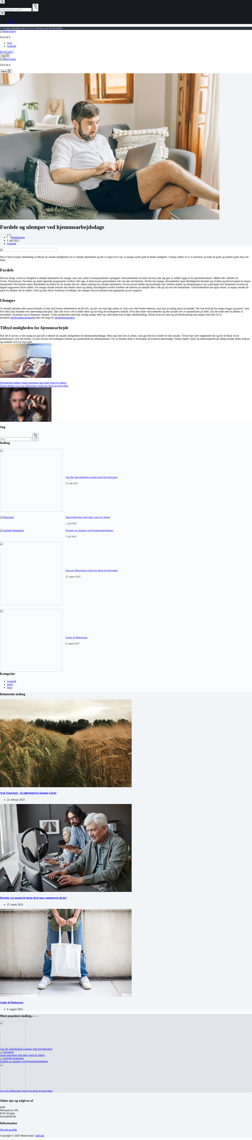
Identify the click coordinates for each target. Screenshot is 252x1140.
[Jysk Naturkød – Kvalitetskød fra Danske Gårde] (66, 786)
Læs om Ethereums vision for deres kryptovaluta (92, 570)
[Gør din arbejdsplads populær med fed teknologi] (31, 510)
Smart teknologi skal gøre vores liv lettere (88, 517)
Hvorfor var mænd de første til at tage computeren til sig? (33, 897)
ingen (10, 684)
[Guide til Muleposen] (31, 671)
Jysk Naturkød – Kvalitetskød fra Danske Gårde (28, 793)
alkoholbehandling (65, 317)
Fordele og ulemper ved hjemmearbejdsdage (89, 530)
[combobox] (16, 439)
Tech (9, 43)
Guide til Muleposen (76, 637)
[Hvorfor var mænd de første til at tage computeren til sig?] (66, 890)
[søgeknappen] (35, 437)
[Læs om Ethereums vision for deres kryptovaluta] (31, 604)
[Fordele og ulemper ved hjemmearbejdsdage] (12, 530)
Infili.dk (39, 1135)
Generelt (11, 46)
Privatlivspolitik (8, 1129)
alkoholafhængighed (21, 317)
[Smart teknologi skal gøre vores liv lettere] (7, 517)
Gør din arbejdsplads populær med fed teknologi (92, 477)
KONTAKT (7, 51)
